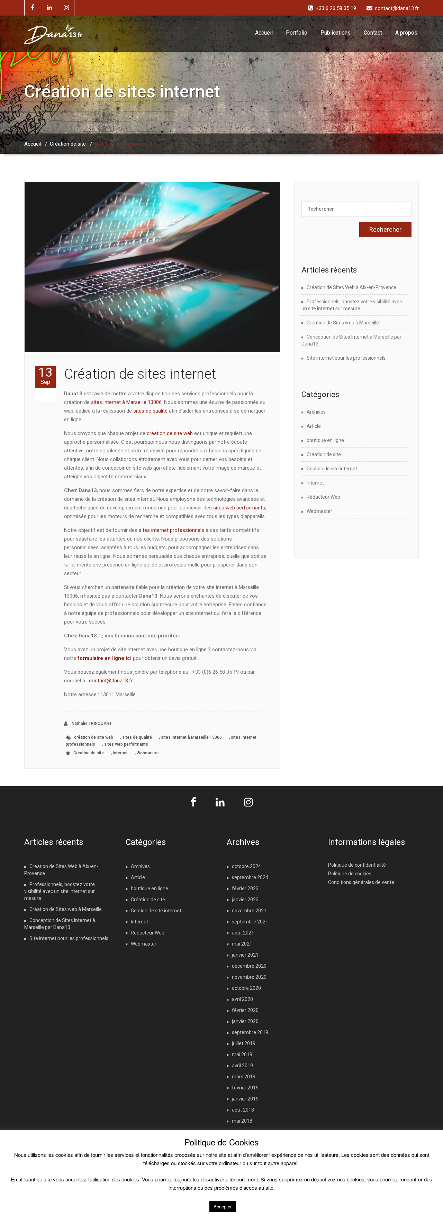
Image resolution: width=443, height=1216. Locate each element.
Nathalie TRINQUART (91, 723)
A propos (406, 32)
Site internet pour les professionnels (346, 358)
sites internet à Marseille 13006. (127, 402)
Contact (373, 32)
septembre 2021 (250, 921)
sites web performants (239, 508)
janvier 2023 (245, 899)
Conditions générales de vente (361, 882)
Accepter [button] (223, 1206)
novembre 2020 (249, 977)
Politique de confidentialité (357, 865)
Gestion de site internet (332, 468)
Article (314, 426)
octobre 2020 (246, 988)
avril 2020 (242, 999)
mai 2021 (242, 944)
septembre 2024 (250, 877)
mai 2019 (242, 1054)
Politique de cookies (349, 873)
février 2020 (245, 1010)
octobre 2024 (246, 866)
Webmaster (148, 752)
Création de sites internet (140, 374)
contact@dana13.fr (111, 681)
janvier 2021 (245, 955)
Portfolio (296, 32)
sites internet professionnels (171, 530)
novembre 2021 (249, 910)
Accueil (264, 32)
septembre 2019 (250, 1032)
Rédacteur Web (323, 497)
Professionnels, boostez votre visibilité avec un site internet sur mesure (59, 891)
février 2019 (245, 1087)
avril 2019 (242, 1065)
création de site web (170, 433)
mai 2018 (242, 1121)
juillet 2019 (243, 1043)
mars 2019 (243, 1076)
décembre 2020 (249, 966)
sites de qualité (150, 411)
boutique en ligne (325, 440)
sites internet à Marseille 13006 (191, 737)
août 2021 (243, 933)
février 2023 (245, 888)
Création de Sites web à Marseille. (343, 322)
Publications (335, 32)
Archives (316, 412)
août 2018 (243, 1110)
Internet (120, 752)
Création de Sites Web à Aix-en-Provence (351, 287)
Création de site (68, 144)
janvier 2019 (245, 1099)
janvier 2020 (245, 1021)
